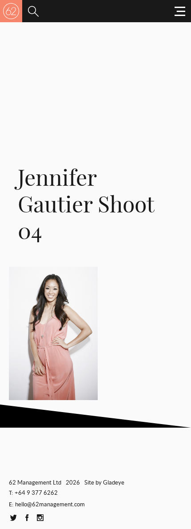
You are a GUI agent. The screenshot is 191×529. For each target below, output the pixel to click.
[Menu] (33, 11)
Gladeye (113, 482)
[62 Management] (11, 11)
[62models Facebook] (26, 518)
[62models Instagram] (40, 518)
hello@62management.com (50, 504)
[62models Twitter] (13, 518)
